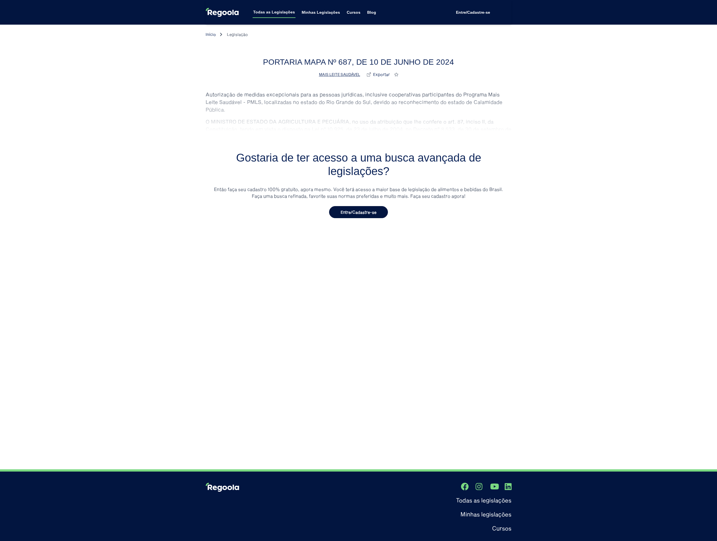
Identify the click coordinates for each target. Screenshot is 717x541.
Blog (371, 12)
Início (211, 34)
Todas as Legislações (274, 12)
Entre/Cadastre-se (473, 12)
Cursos (353, 12)
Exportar (381, 74)
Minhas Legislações (321, 12)
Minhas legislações (485, 514)
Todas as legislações (483, 500)
